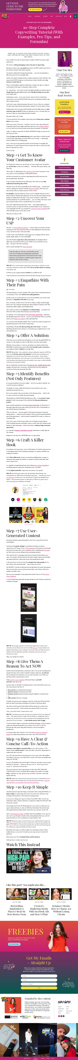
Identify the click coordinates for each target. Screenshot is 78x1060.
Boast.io (35, 648)
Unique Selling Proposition (21, 228)
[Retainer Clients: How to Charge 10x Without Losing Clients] (61, 894)
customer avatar (31, 171)
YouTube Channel (44, 126)
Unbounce (17, 757)
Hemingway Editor (18, 814)
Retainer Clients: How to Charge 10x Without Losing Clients (61, 910)
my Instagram (10, 477)
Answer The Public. (34, 189)
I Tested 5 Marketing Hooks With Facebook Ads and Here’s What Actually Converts (39, 911)
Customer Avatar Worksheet (39, 209)
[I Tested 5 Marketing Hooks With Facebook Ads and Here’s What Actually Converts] (39, 894)
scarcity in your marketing (17, 680)
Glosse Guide (13, 823)
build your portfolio (19, 319)
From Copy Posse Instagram (29, 523)
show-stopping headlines (41, 465)
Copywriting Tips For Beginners (39, 22)
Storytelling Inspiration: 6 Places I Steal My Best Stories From (16, 910)
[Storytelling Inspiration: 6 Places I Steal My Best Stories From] (16, 894)
